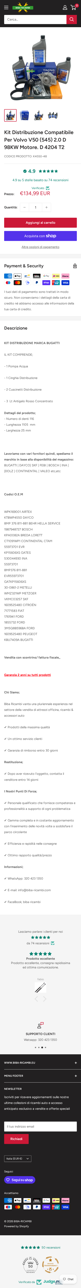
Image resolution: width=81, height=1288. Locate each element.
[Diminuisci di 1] (24, 207)
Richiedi (16, 1139)
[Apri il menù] (6, 7)
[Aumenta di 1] (46, 207)
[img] (40, 937)
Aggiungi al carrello (40, 223)
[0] (73, 7)
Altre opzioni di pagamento (40, 247)
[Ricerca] (71, 19)
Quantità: (10, 207)
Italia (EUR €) (14, 1158)
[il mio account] (65, 7)
